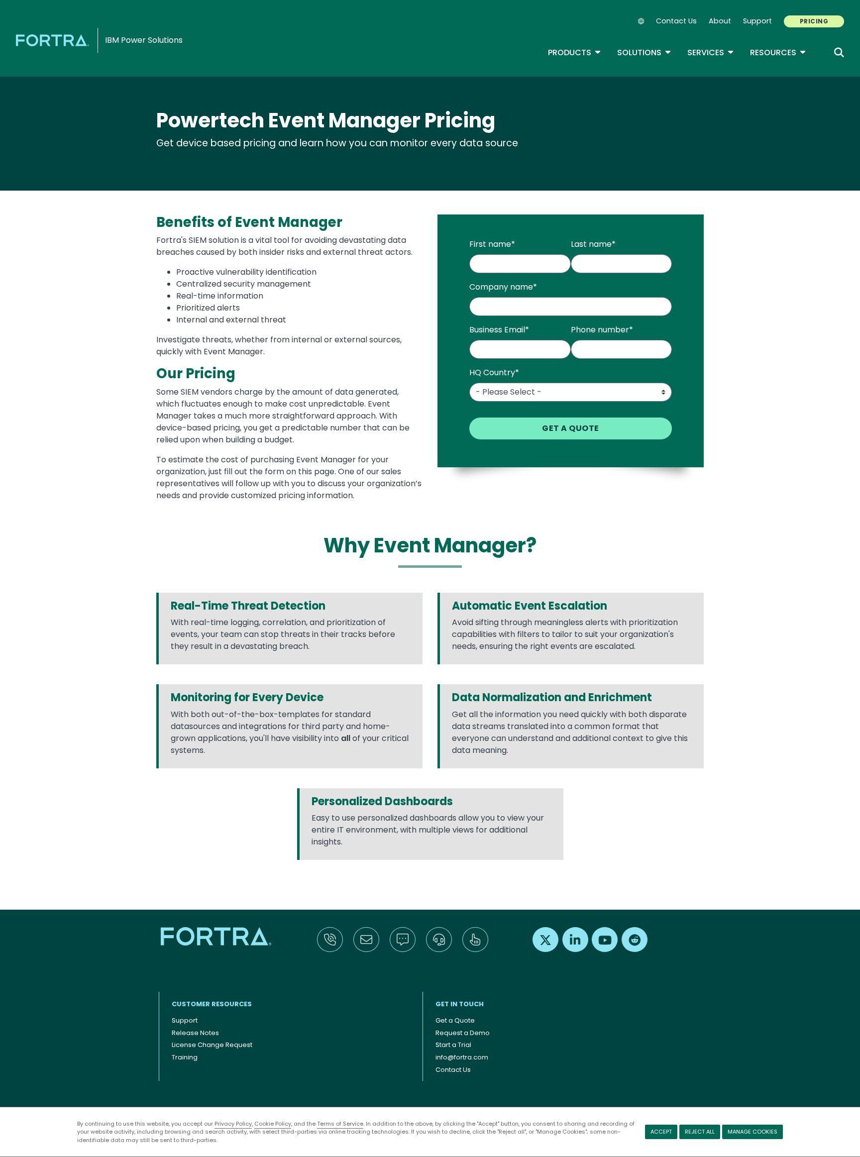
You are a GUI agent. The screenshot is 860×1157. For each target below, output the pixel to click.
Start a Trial (453, 1045)
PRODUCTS (574, 52)
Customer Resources (212, 1004)
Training (185, 1057)
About (720, 21)
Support (757, 21)
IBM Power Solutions (144, 40)
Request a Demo (462, 1033)
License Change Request (212, 1045)
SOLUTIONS (644, 52)
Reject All (700, 1132)
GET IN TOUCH (459, 1004)
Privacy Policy (233, 1124)
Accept (661, 1132)
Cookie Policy (272, 1124)
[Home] (54, 40)
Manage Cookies (752, 1132)
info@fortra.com (461, 1057)
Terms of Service (340, 1124)
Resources (778, 52)
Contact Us (676, 21)
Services (710, 52)
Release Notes (195, 1033)
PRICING (814, 21)
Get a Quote (455, 1020)
